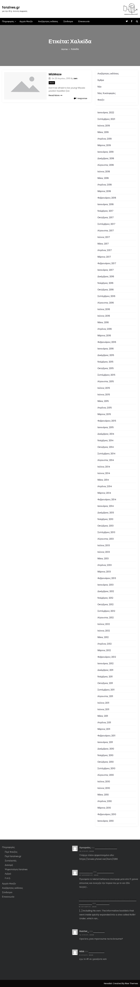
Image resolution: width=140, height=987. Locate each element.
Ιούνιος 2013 (103, 552)
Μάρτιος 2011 (103, 729)
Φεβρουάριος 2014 (106, 499)
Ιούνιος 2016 (103, 315)
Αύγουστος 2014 (105, 460)
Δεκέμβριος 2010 (105, 748)
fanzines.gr (11, 7)
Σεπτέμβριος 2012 (106, 611)
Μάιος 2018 (103, 178)
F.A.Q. (8, 878)
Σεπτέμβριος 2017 (106, 224)
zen (75, 78)
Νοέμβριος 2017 (105, 210)
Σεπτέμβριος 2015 (106, 374)
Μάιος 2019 (103, 132)
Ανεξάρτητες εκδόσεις (48, 21)
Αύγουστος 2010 (105, 775)
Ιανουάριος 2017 (105, 270)
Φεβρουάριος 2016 (106, 342)
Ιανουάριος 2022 (105, 112)
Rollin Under (102, 903)
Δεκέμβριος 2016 (105, 276)
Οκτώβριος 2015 (105, 368)
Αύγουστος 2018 (105, 165)
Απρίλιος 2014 (104, 486)
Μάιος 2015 (103, 401)
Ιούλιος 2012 (103, 624)
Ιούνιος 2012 (103, 630)
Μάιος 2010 (103, 794)
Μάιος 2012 (103, 637)
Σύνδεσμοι (68, 21)
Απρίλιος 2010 (104, 801)
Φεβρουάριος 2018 (106, 197)
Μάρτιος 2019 (104, 145)
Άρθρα (100, 80)
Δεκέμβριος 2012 (105, 591)
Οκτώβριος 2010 (105, 761)
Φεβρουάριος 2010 (106, 814)
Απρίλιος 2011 (104, 722)
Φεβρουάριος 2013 (106, 578)
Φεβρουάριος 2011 (106, 735)
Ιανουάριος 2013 (105, 584)
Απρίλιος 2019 (104, 138)
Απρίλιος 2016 (104, 329)
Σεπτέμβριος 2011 (106, 689)
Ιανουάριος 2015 (105, 427)
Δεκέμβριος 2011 (105, 670)
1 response (81, 98)
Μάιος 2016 (103, 322)
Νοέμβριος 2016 (105, 283)
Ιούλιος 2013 (103, 545)
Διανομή (9, 865)
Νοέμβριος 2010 (105, 755)
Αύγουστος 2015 (105, 381)
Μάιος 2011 (102, 716)
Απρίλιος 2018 (104, 184)
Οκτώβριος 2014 (105, 447)
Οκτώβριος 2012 (105, 604)
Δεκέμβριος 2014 (105, 433)
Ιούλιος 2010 (103, 781)
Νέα (99, 86)
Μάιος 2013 (103, 558)
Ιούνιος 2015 (103, 394)
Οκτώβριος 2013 (105, 525)
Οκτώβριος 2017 (105, 217)
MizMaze (55, 74)
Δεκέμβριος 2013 (105, 512)
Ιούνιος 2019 (103, 125)
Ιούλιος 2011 (103, 702)
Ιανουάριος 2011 (105, 742)
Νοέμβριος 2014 (105, 440)
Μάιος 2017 (103, 243)
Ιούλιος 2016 (103, 309)
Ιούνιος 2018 (103, 171)
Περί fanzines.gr (13, 856)
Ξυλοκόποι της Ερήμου (106, 847)
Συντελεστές (11, 860)
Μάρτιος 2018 (104, 191)
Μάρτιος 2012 (104, 650)
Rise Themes (131, 983)
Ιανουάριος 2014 (105, 506)
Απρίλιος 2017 (104, 250)
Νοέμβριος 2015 (105, 361)
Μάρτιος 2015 (104, 414)
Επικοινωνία (84, 21)
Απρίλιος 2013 (104, 565)
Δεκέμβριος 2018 (105, 158)
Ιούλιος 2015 (103, 388)
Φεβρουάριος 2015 (106, 420)
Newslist (108, 983)
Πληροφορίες (8, 21)
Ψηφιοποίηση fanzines (16, 869)
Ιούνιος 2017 (103, 237)
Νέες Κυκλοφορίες (106, 93)
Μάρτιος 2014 (104, 493)
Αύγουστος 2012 (105, 617)
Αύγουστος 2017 (105, 230)
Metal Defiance (105, 871)
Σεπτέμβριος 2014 (106, 453)
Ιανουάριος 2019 (105, 151)
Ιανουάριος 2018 (105, 204)
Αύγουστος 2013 (105, 538)
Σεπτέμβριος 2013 (106, 532)
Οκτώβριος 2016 (105, 289)
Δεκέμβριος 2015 (105, 355)
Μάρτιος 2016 (104, 335)
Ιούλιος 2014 (103, 466)
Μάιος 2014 (103, 479)
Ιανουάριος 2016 (105, 348)
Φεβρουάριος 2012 (106, 657)
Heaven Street (96, 951)
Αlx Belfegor (86, 871)
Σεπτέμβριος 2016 (106, 296)
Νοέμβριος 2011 (105, 676)
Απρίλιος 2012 (104, 643)
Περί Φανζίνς (11, 851)
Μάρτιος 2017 (104, 256)
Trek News (99, 931)
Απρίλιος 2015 (104, 407)
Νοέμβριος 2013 (105, 519)
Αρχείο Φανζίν (26, 21)
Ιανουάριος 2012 (105, 663)
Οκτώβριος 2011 (105, 683)
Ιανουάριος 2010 (105, 820)
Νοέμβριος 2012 (105, 597)
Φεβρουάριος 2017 (106, 263)
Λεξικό (8, 873)
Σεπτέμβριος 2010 (106, 768)
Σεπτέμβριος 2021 (106, 119)
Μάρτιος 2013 (104, 571)
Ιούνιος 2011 (103, 709)
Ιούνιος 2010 (103, 788)
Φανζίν (51, 83)
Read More (54, 95)
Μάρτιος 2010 (104, 807)
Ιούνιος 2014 (103, 473)
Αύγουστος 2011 (105, 696)
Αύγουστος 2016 (105, 302)
